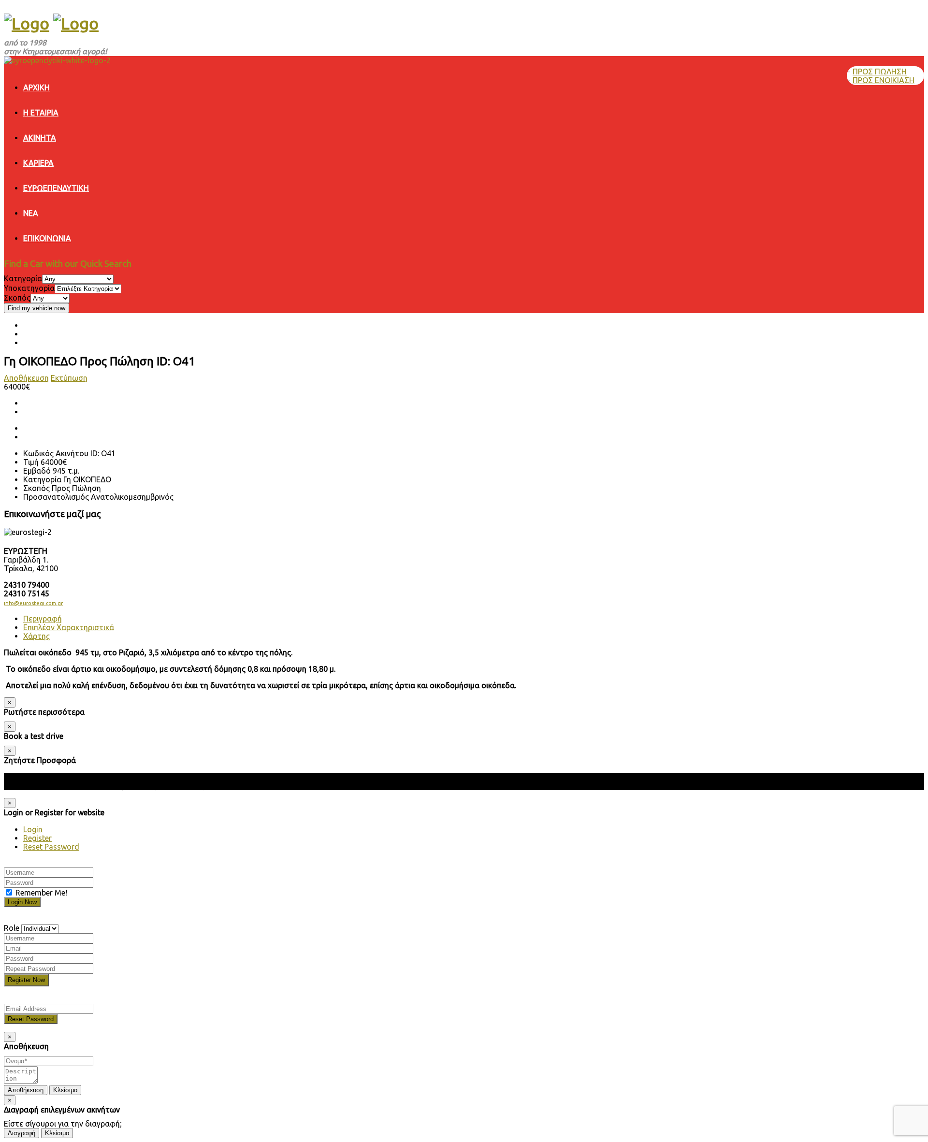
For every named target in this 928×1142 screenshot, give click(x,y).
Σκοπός (17, 297)
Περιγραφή (42, 618)
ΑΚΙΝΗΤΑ (39, 137)
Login (33, 829)
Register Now (26, 979)
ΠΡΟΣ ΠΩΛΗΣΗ (880, 71)
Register (37, 838)
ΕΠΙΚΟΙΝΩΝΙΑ (47, 238)
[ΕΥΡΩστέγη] (26, 23)
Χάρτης (36, 636)
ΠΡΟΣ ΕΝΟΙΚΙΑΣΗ (883, 80)
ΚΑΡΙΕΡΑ (38, 163)
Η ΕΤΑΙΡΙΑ (40, 112)
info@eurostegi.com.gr (33, 603)
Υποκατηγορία (29, 288)
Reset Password (51, 846)
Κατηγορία (23, 278)
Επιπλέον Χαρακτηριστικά (68, 627)
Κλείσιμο (65, 1090)
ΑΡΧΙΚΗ (36, 87)
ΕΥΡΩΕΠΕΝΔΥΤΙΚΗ (56, 188)
